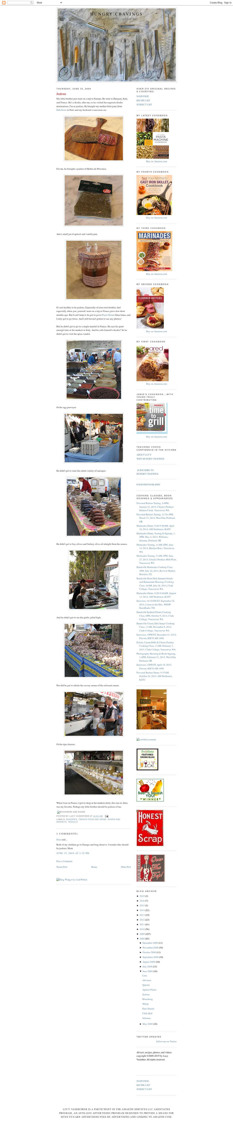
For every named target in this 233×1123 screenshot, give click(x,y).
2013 (142, 915)
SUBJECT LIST (144, 104)
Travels (73, 822)
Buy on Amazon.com (156, 161)
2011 (142, 924)
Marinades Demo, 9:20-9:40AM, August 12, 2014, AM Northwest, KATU (156, 594)
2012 (142, 919)
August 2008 (149, 961)
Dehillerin (61, 110)
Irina (58, 839)
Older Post (126, 866)
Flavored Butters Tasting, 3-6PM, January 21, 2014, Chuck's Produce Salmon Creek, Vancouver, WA (155, 506)
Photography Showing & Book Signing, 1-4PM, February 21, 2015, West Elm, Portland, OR (156, 657)
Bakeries (71, 819)
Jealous (61, 93)
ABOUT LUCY (144, 454)
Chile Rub (147, 1013)
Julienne (146, 1018)
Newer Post (61, 866)
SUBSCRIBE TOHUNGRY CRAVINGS (147, 471)
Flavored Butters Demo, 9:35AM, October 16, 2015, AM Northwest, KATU (154, 676)
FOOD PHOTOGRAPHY (148, 484)
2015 (142, 905)
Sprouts (146, 985)
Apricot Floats (149, 989)
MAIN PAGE (143, 96)
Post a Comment (64, 861)
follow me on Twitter (166, 1041)
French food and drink (92, 819)
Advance (146, 980)
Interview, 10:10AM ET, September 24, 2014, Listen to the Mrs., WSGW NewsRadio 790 (156, 604)
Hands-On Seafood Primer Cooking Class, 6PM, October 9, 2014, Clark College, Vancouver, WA (155, 615)
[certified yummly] (146, 739)
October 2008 (150, 952)
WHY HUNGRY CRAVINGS (150, 458)
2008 (142, 938)
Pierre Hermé (108, 315)
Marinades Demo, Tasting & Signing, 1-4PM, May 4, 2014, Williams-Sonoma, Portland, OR (156, 537)
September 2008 (151, 957)
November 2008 (151, 947)
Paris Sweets (148, 1008)
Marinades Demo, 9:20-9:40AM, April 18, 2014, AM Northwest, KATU (155, 527)
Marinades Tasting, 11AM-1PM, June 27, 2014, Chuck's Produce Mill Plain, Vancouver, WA (157, 559)
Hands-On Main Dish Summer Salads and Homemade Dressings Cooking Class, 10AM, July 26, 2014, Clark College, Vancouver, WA (155, 584)
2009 (142, 933)
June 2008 (148, 971)
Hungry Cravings (116, 14)
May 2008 (148, 1024)
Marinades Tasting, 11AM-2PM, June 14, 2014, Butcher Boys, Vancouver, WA (155, 548)
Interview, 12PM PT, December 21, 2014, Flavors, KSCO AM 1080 (157, 636)
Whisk (145, 1003)
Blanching (147, 999)
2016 (142, 900)
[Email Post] (106, 816)
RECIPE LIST (143, 100)
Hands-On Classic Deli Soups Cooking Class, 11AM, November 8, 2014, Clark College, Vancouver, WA (156, 627)
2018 (142, 896)
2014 (142, 910)
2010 (142, 929)
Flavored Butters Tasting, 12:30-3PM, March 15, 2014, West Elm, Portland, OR (156, 518)
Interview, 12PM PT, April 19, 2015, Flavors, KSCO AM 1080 (154, 666)
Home (94, 866)
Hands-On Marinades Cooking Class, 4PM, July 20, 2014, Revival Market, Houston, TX (156, 570)
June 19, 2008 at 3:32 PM (72, 853)
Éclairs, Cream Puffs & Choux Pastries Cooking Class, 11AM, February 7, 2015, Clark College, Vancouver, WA (156, 646)
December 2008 (151, 942)
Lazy (144, 975)
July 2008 (148, 966)
